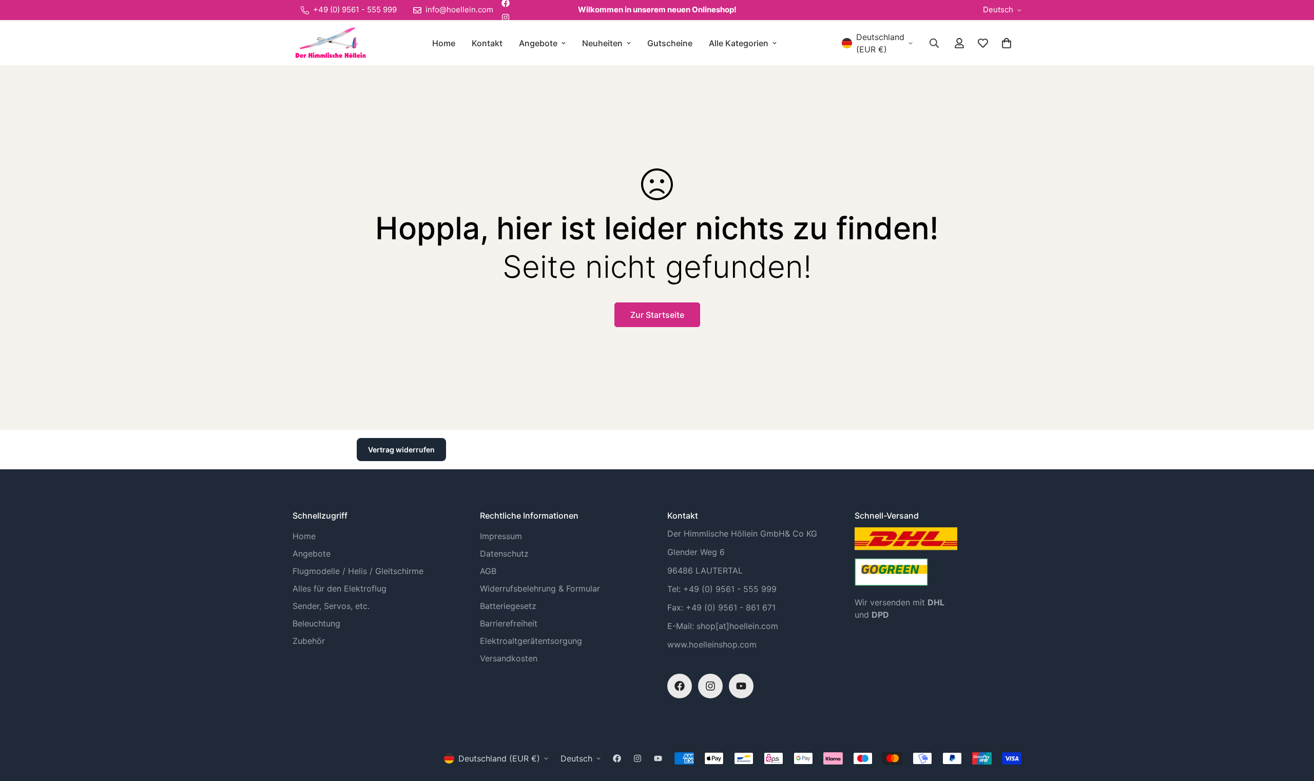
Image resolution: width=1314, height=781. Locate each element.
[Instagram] (505, 17)
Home (443, 43)
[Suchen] (934, 43)
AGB (488, 571)
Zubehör (309, 641)
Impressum (501, 536)
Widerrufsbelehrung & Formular (540, 588)
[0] (1006, 43)
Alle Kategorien (738, 43)
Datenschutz (504, 553)
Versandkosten (508, 658)
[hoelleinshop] (330, 43)
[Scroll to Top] (1294, 725)
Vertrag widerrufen (401, 449)
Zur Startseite (657, 315)
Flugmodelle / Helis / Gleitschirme (358, 571)
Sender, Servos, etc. (331, 606)
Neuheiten (602, 43)
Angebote (538, 43)
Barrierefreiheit (508, 623)
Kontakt (487, 43)
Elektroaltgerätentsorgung (531, 641)
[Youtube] (741, 686)
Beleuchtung (316, 623)
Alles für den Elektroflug (340, 588)
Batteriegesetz (508, 606)
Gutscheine (669, 43)
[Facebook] (679, 686)
